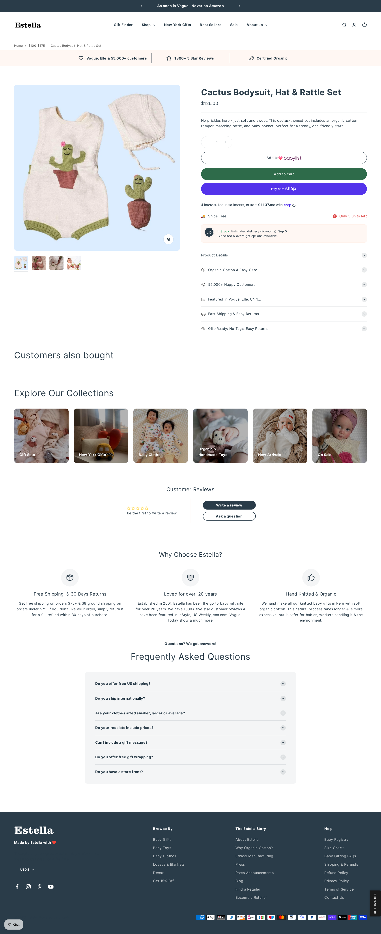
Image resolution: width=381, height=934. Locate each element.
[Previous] (141, 6)
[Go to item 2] (39, 263)
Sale (234, 24)
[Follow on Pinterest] (40, 887)
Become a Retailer (251, 897)
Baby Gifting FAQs (340, 856)
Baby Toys (162, 848)
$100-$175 (36, 45)
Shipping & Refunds (341, 864)
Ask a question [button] (229, 516)
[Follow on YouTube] (51, 887)
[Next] (239, 6)
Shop (146, 24)
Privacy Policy (336, 881)
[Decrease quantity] (207, 142)
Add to (272, 157)
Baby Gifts (162, 839)
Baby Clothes (164, 856)
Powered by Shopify (54, 917)
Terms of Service (339, 889)
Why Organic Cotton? (254, 848)
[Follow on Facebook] (17, 887)
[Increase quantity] (225, 142)
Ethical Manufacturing (254, 856)
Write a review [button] (229, 505)
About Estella (247, 839)
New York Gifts (177, 24)
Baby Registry (336, 839)
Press (240, 864)
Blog (239, 881)
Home (18, 45)
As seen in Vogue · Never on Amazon (190, 6)
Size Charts (334, 848)
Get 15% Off (163, 881)
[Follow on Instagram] (28, 887)
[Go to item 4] (74, 263)
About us (255, 24)
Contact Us (334, 897)
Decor (158, 872)
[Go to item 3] (56, 263)
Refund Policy (336, 872)
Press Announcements (254, 872)
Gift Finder (123, 24)
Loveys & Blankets (169, 864)
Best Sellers (210, 24)
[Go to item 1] (21, 263)
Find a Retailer (247, 889)
